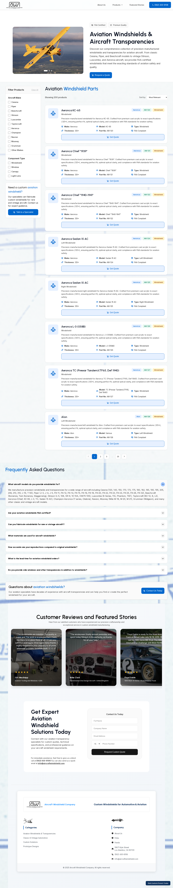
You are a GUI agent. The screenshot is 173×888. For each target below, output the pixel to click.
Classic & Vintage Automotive (35, 838)
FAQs (117, 838)
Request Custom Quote (114, 752)
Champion (16, 132)
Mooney (15, 141)
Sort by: (142, 97)
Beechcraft (16, 111)
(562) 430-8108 (161, 5)
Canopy (14, 171)
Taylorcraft (16, 124)
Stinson (14, 115)
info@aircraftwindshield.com (126, 859)
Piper (13, 106)
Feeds (117, 842)
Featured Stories (137, 5)
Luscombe (16, 119)
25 (118, 457)
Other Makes (17, 150)
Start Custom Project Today (158, 883)
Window (15, 167)
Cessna (14, 102)
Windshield (16, 163)
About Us (101, 5)
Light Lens (16, 176)
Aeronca (15, 128)
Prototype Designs (31, 846)
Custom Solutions (30, 842)
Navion (14, 137)
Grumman (16, 146)
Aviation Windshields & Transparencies (39, 833)
